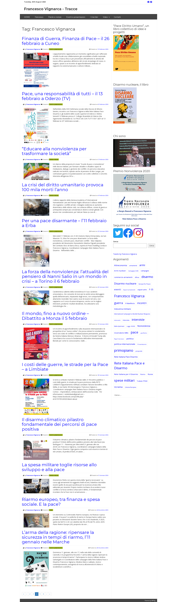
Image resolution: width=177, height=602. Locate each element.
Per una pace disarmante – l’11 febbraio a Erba (64, 223)
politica (129, 338)
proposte (139, 351)
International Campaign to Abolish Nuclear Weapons (132, 314)
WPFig (153, 600)
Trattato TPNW (142, 381)
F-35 (151, 289)
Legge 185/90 (131, 326)
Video (105, 17)
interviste (138, 320)
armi (142, 265)
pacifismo (144, 333)
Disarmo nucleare (125, 283)
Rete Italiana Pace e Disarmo (129, 365)
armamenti (133, 266)
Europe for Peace (145, 284)
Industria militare (122, 308)
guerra (118, 303)
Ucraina (118, 386)
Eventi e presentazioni (75, 17)
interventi (117, 320)
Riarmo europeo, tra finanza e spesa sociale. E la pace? (61, 502)
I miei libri (94, 17)
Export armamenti (129, 290)
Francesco (39, 17)
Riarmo (142, 374)
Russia (150, 374)
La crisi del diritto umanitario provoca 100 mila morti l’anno (62, 187)
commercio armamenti (123, 277)
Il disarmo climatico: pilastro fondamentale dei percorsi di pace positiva (59, 424)
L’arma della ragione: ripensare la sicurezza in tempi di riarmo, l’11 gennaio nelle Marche (58, 537)
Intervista (126, 320)
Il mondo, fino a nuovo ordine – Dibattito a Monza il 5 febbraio (55, 316)
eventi (117, 289)
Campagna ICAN (133, 271)
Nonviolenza (143, 325)
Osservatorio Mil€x (121, 333)
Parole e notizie (54, 17)
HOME (27, 17)
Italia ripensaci (119, 326)
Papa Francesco (119, 339)
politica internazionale (124, 344)
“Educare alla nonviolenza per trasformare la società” (54, 151)
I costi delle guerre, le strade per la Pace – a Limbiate (65, 367)
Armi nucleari (120, 270)
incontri (142, 303)
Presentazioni (142, 344)
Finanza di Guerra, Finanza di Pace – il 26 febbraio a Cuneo (65, 41)
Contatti (117, 17)
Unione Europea (130, 387)
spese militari (124, 380)
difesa (137, 277)
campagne (145, 271)
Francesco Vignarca (33, 49)
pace (134, 332)
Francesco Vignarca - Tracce (50, 9)
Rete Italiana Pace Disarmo (126, 357)
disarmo (147, 277)
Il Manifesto (130, 303)
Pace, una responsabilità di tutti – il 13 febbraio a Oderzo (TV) (62, 96)
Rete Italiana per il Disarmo (126, 374)
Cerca (115, 241)
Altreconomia (120, 265)
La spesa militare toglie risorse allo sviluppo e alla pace (59, 467)
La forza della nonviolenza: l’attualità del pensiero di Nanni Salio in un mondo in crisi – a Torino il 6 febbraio (65, 276)
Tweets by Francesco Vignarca (125, 254)
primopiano (123, 350)
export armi (142, 289)
